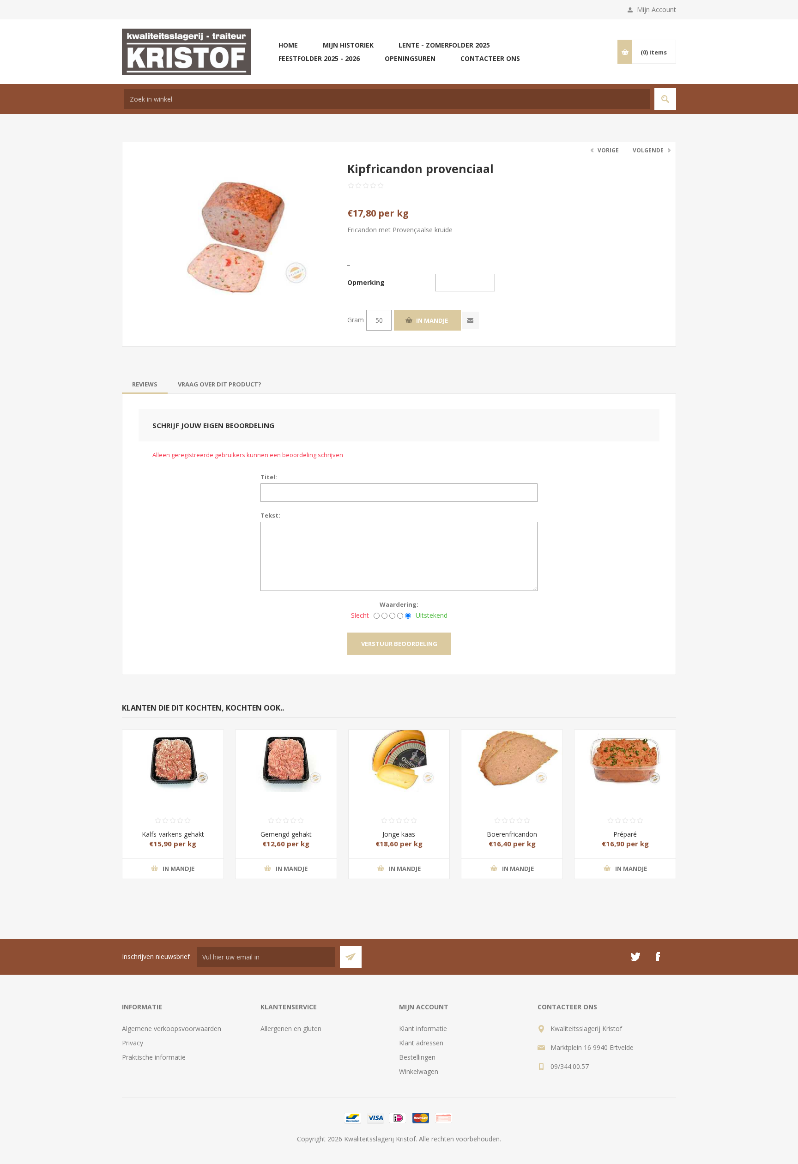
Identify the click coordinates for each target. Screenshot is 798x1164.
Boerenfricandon (512, 834)
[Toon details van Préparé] (625, 755)
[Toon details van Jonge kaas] (399, 755)
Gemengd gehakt (286, 834)
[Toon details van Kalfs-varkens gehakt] (173, 755)
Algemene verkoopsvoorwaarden (171, 1028)
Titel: (268, 477)
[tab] (145, 384)
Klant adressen (421, 1042)
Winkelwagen (418, 1071)
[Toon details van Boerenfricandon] (511, 755)
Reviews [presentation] (144, 384)
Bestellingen (417, 1057)
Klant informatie (423, 1028)
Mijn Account (656, 9)
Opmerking (366, 282)
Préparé (625, 834)
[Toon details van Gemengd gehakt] (286, 755)
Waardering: (399, 604)
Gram (355, 319)
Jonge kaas (398, 834)
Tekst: (270, 515)
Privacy (132, 1042)
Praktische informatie (154, 1057)
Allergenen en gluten (290, 1028)
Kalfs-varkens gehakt (173, 834)
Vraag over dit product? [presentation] (219, 384)
